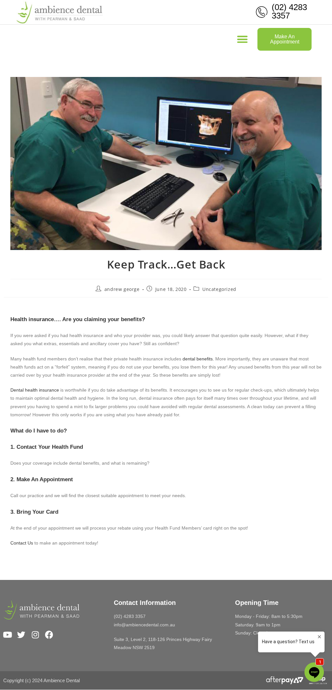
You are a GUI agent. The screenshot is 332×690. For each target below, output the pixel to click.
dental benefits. (198, 358)
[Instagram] (35, 635)
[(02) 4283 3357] (261, 12)
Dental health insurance (34, 390)
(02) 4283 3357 (289, 11)
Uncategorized (219, 289)
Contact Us (21, 543)
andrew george (122, 289)
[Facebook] (49, 635)
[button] (242, 39)
